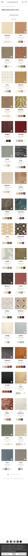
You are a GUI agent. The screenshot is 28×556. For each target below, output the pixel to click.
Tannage (20, 134)
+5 (24, 91)
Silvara (21, 60)
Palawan (7, 35)
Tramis (7, 109)
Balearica (21, 413)
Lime (7, 438)
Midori (7, 413)
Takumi (20, 187)
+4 (24, 140)
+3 (10, 191)
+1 (10, 66)
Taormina (21, 212)
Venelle (7, 385)
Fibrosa (20, 85)
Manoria (7, 286)
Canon (7, 159)
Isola (7, 236)
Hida (20, 161)
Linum (21, 286)
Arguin (7, 261)
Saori (20, 387)
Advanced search (14, 15)
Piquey (7, 311)
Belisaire (7, 185)
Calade (21, 335)
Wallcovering (8, 6)
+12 (24, 41)
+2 (10, 116)
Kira (20, 35)
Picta (20, 438)
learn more (13, 551)
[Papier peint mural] (21, 542)
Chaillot (7, 134)
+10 (11, 41)
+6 (10, 468)
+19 (11, 444)
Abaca (7, 60)
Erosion (20, 360)
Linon (7, 462)
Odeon (7, 212)
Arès (7, 85)
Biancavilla (21, 236)
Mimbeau (20, 311)
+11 (24, 292)
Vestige (7, 335)
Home (2, 6)
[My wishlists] (26, 2)
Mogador (21, 109)
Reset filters (14, 19)
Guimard (7, 360)
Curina (21, 261)
